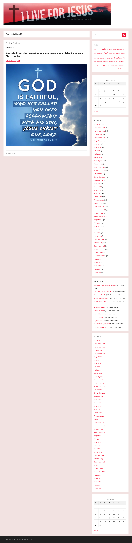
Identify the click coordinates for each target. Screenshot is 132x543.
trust (111, 69)
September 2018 (99, 256)
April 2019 (97, 233)
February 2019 (99, 239)
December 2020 (99, 167)
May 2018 (97, 269)
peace (110, 61)
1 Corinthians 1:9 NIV (13, 61)
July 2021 (97, 144)
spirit (105, 69)
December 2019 (99, 207)
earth (108, 49)
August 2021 (98, 141)
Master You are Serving (102, 298)
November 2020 (99, 170)
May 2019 (97, 229)
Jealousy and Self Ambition (103, 301)
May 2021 (97, 151)
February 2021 (99, 160)
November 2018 (99, 249)
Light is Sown (98, 317)
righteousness (119, 65)
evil (117, 49)
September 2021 (99, 137)
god (106, 52)
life (114, 58)
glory (101, 53)
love (123, 58)
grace (114, 53)
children (99, 49)
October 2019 (98, 213)
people (114, 61)
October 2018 (98, 252)
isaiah (101, 58)
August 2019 (98, 220)
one (107, 61)
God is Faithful (13, 43)
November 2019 (99, 210)
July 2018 (97, 262)
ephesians (113, 49)
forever (98, 53)
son (102, 69)
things (108, 69)
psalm (97, 65)
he (116, 53)
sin (100, 69)
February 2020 (99, 200)
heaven (123, 53)
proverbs (120, 61)
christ (104, 49)
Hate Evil (97, 314)
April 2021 (97, 154)
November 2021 (99, 131)
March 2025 (98, 124)
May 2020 (97, 190)
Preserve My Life (100, 295)
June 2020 (97, 187)
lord (118, 57)
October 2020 (98, 174)
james (104, 58)
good (110, 53)
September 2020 (100, 177)
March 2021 (98, 157)
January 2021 (98, 164)
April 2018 (97, 272)
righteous (112, 65)
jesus (108, 58)
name (104, 61)
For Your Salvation (100, 327)
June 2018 (97, 266)
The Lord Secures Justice (103, 292)
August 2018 (98, 259)
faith (119, 49)
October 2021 (98, 134)
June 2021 (97, 147)
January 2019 (98, 243)
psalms (105, 65)
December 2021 (99, 128)
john (112, 58)
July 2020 (97, 184)
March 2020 (98, 197)
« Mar (96, 111)
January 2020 (98, 203)
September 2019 (99, 216)
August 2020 (98, 180)
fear (95, 53)
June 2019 (97, 226)
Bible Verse (11, 153)
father (122, 49)
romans (96, 69)
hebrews (96, 58)
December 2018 (99, 246)
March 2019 (98, 236)
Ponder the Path (99, 307)
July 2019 (97, 223)
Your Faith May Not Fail (102, 324)
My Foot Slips (98, 320)
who (114, 69)
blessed (95, 49)
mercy (100, 61)
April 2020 (97, 193)
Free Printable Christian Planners (105, 286)
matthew (96, 61)
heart (119, 53)
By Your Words (99, 311)
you (119, 69)
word (117, 69)
